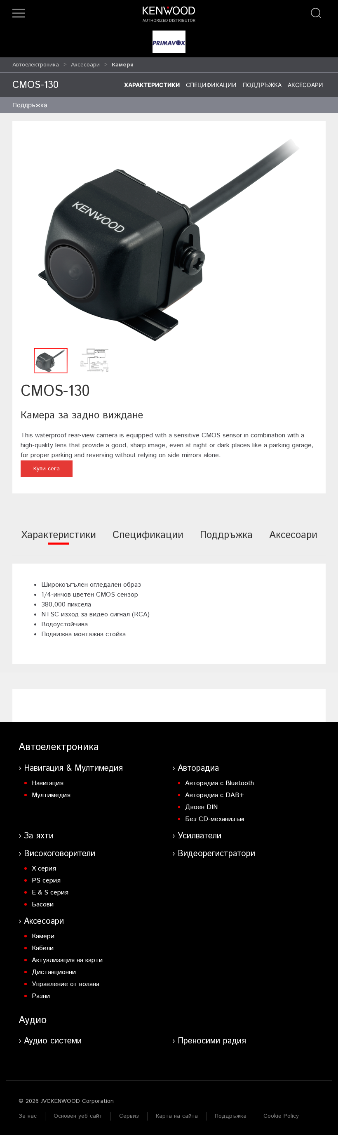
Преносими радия (212, 1041)
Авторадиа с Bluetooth (219, 783)
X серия (44, 868)
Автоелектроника (35, 65)
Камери (43, 936)
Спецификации (211, 84)
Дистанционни (54, 972)
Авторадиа (198, 768)
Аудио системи (53, 1041)
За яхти (39, 836)
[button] (18, 13)
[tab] (58, 540)
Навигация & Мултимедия (73, 768)
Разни (41, 996)
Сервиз (129, 1116)
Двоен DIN (201, 807)
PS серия (46, 880)
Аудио (33, 1020)
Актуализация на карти (67, 960)
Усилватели (199, 836)
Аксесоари (85, 65)
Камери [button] (123, 65)
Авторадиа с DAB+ (214, 795)
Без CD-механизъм (214, 819)
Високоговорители (59, 854)
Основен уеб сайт (78, 1116)
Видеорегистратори (216, 854)
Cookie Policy (281, 1116)
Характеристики (152, 84)
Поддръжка (262, 84)
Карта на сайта (177, 1116)
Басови (43, 904)
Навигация (47, 783)
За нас (28, 1116)
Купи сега (46, 469)
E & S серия (50, 892)
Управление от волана (65, 984)
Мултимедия (51, 795)
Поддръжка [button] (29, 105)
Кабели (43, 948)
